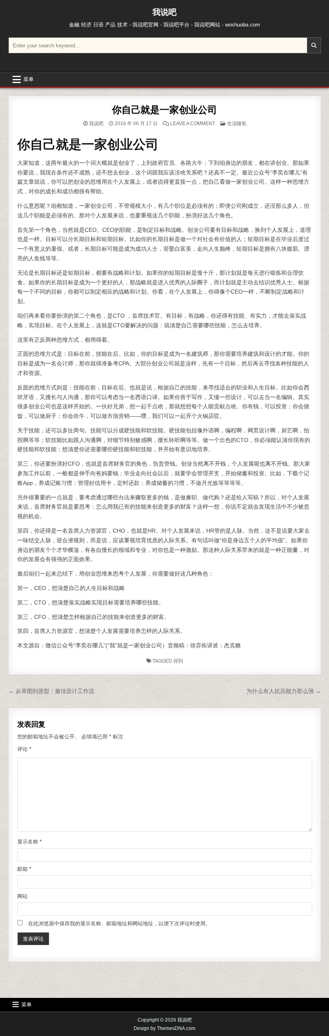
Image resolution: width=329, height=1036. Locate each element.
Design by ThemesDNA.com (164, 1028)
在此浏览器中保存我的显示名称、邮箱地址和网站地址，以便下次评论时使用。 (119, 923)
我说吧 (164, 12)
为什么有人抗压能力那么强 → (283, 691)
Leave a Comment (192, 123)
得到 (178, 661)
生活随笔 (236, 123)
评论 (24, 749)
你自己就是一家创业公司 (164, 109)
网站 (22, 896)
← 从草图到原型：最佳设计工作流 (51, 691)
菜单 (28, 79)
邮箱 (24, 869)
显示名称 (29, 842)
